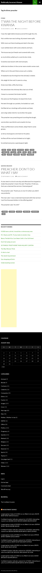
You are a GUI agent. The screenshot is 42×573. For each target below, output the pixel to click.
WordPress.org (5, 489)
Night (23, 154)
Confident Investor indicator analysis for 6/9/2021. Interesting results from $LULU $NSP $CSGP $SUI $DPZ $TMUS (21, 541)
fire (35, 152)
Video (3, 463)
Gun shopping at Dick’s (8, 259)
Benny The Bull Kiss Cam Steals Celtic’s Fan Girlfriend (17, 238)
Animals (3, 379)
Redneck (3, 438)
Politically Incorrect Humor (11, 2)
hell (4, 154)
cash (32, 150)
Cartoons (4, 386)
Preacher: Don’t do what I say (18, 171)
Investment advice (10, 509)
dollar (19, 211)
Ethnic (3, 18)
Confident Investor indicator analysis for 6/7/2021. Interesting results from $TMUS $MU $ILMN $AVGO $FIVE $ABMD (21, 562)
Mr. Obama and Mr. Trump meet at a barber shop (15, 235)
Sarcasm (3, 445)
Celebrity (4, 389)
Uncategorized (5, 459)
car (27, 150)
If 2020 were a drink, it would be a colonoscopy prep (17, 231)
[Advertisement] (9, 298)
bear (4, 150)
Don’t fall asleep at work (8, 242)
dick (24, 152)
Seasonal (3, 449)
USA (4, 214)
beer (14, 150)
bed (9, 150)
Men (2, 414)
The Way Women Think (8, 249)
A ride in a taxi (5, 252)
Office (3, 424)
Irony (2, 407)
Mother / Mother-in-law (8, 417)
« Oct (3, 367)
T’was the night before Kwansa (21, 23)
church (5, 211)
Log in (3, 479)
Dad (19, 152)
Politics (3, 428)
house (10, 154)
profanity (35, 211)
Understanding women (8, 263)
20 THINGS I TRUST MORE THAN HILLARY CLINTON (17, 245)
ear (30, 152)
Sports (3, 452)
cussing (12, 211)
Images (3, 403)
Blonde (3, 382)
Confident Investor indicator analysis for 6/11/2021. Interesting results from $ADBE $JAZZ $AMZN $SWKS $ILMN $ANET (20, 520)
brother (20, 150)
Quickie (3, 166)
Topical (3, 456)
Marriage (4, 410)
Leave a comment (22, 28)
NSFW (3, 421)
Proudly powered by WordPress (9, 570)
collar (13, 152)
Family (3, 400)
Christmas (6, 152)
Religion (9, 166)
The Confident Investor (8, 502)
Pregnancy (4, 431)
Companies (4, 393)
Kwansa (16, 154)
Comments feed (6, 486)
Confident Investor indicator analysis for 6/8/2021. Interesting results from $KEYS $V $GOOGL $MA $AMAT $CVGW (21, 551)
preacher (30, 154)
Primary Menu (39, 2)
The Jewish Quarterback (8, 256)
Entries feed (4, 482)
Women (3, 466)
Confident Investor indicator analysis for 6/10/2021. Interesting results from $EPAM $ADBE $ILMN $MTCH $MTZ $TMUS (20, 530)
